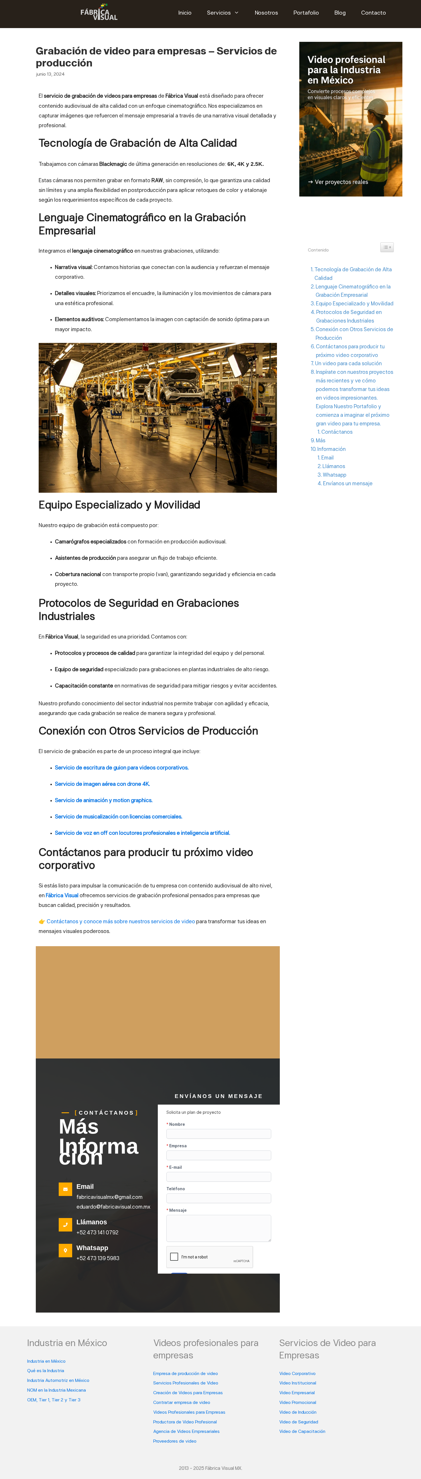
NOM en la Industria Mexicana (56, 1390)
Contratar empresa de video (181, 1403)
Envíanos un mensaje (348, 484)
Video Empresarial (297, 1393)
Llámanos (333, 467)
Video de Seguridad (298, 1422)
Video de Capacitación (302, 1431)
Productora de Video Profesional (185, 1422)
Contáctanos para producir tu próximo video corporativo (350, 351)
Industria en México (46, 1361)
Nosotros (266, 13)
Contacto (373, 13)
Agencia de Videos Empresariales (186, 1431)
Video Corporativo (297, 1374)
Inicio (185, 13)
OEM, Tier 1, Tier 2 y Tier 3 (53, 1400)
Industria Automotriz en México (58, 1380)
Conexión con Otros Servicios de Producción (354, 334)
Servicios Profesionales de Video (185, 1383)
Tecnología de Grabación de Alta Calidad (353, 274)
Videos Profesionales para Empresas (189, 1412)
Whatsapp (334, 475)
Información (331, 449)
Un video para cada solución (348, 364)
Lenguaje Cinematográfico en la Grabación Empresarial (353, 291)
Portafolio (306, 13)
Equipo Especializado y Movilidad (355, 304)
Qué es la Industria (45, 1371)
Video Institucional (297, 1383)
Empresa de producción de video (185, 1374)
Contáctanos (337, 432)
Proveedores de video (174, 1441)
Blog (340, 13)
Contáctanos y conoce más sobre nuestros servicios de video (121, 922)
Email (327, 458)
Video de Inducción (297, 1412)
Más (320, 441)
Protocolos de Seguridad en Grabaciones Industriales (349, 317)
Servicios (219, 13)
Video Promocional (297, 1403)
